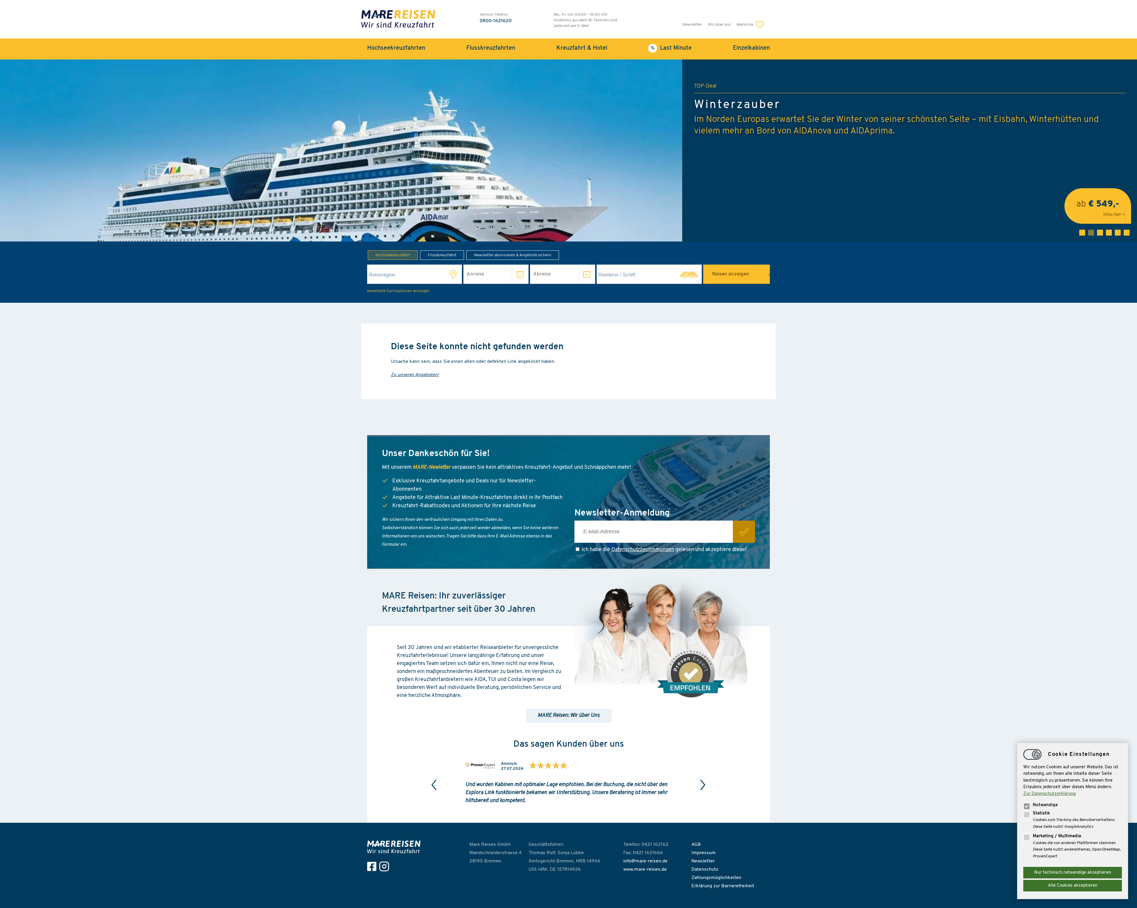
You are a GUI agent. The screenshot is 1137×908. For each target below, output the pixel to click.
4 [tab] (1109, 233)
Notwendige (1045, 805)
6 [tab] (1127, 233)
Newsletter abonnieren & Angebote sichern (512, 255)
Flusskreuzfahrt (442, 255)
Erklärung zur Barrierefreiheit (722, 886)
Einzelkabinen (751, 48)
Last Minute (676, 48)
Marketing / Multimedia (1057, 836)
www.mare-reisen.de (645, 869)
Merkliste (745, 24)
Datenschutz (704, 869)
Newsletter (692, 24)
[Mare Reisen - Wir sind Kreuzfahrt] (395, 847)
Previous (434, 785)
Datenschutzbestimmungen (642, 550)
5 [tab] (1118, 233)
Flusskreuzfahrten (490, 48)
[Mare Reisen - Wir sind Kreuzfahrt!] (398, 19)
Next (703, 785)
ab (1097, 206)
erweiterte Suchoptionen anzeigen (398, 291)
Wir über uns (719, 24)
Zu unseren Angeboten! (415, 375)
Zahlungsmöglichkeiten (716, 877)
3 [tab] (1100, 233)
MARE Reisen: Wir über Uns (569, 715)
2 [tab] (1091, 233)
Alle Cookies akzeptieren (1072, 885)
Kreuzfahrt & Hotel (581, 48)
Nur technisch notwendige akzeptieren (1072, 872)
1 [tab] (1082, 233)
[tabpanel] (568, 150)
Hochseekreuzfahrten (396, 48)
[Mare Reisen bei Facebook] (373, 866)
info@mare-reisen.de (645, 861)
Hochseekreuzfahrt (392, 255)
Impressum (703, 853)
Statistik (1041, 813)
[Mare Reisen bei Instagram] (385, 866)
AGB (696, 844)
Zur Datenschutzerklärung (1049, 794)
